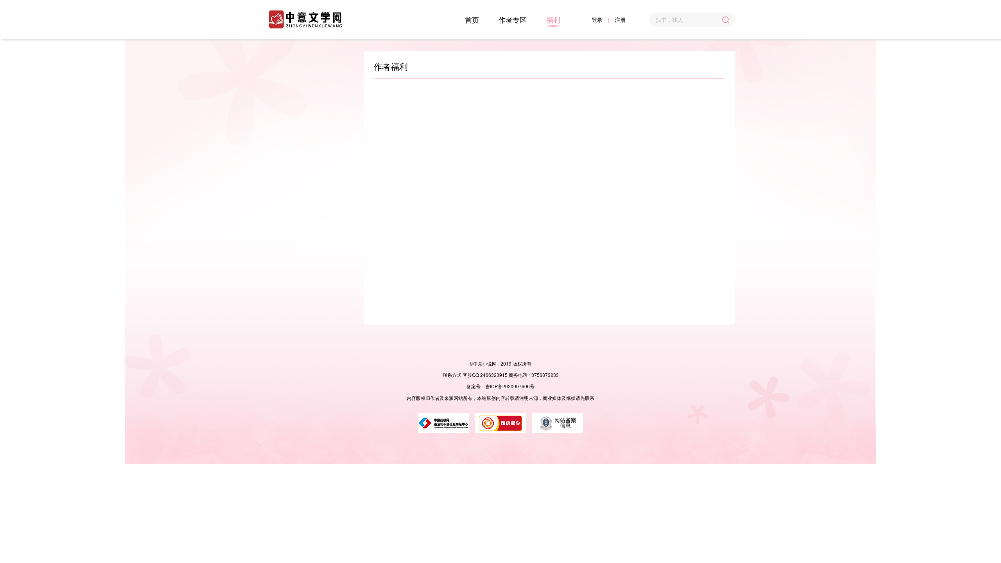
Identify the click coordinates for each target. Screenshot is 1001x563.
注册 (620, 19)
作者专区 (513, 19)
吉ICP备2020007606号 (510, 386)
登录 (597, 19)
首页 (472, 19)
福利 (553, 19)
